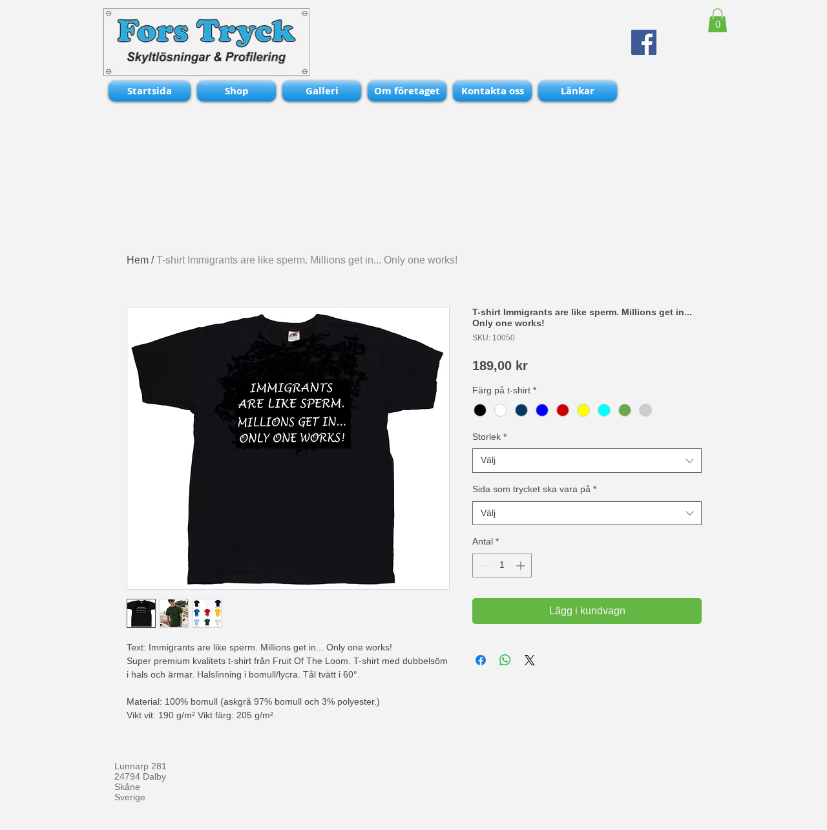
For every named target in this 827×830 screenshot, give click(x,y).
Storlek (489, 436)
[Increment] (522, 565)
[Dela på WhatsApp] (505, 660)
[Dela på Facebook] (480, 660)
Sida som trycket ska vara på (534, 489)
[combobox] (587, 460)
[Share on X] (530, 660)
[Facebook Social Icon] (643, 42)
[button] (717, 20)
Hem (138, 259)
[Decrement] (482, 565)
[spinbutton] (502, 565)
